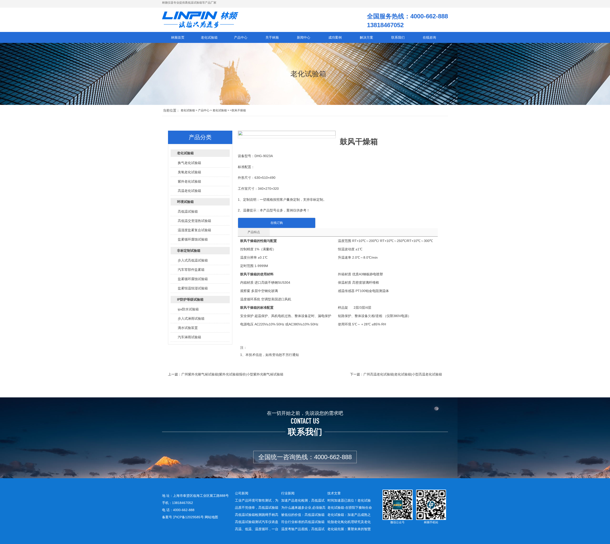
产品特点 (254, 232)
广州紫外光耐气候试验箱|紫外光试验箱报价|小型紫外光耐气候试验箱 (232, 374)
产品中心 (203, 110)
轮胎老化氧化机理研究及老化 (349, 522)
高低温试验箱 (188, 211)
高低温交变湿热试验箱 (194, 221)
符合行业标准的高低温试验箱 (303, 522)
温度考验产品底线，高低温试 (303, 529)
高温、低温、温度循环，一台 (256, 529)
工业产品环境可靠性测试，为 (256, 500)
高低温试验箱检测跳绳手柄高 (256, 515)
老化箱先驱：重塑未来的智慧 (349, 529)
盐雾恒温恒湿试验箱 (193, 288)
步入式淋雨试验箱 (191, 318)
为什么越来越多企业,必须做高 (303, 507)
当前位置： (171, 110)
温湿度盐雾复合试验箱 (194, 230)
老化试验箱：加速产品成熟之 (349, 515)
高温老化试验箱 (189, 191)
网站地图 (211, 517)
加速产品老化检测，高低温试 (303, 500)
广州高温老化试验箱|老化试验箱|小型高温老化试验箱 (402, 374)
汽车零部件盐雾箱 (191, 270)
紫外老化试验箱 (189, 181)
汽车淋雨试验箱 (189, 337)
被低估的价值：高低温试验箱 (303, 515)
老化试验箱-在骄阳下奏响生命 (349, 507)
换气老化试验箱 (189, 163)
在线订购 (276, 223)
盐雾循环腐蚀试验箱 (193, 239)
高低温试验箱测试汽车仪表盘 (256, 522)
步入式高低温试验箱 (193, 260)
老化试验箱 (188, 110)
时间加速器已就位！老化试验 (349, 500)
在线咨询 (429, 37)
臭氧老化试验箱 (189, 172)
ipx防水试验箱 (188, 309)
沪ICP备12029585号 (188, 517)
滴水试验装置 (188, 328)
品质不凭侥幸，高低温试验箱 (256, 507)
